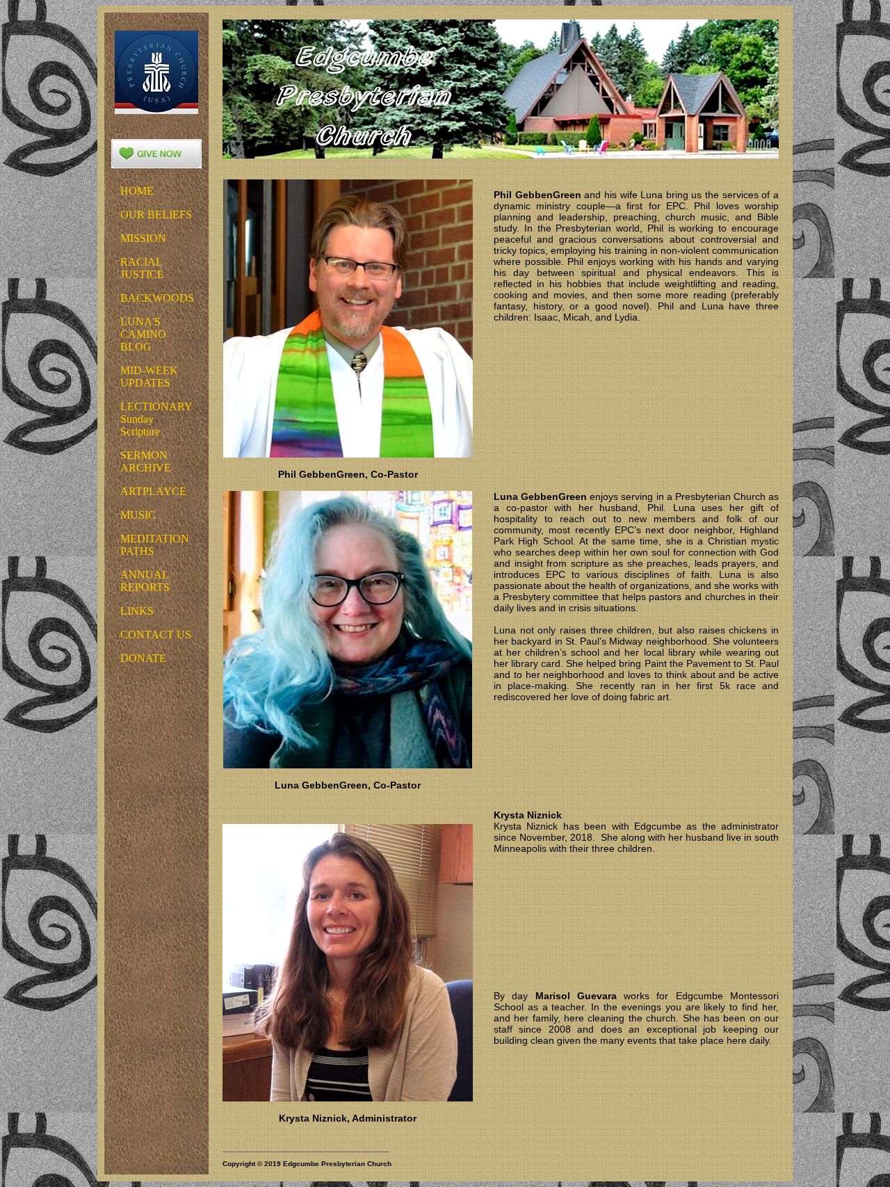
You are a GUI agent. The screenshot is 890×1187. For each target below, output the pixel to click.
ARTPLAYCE (153, 491)
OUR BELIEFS (156, 214)
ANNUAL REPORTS (145, 581)
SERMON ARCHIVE (145, 461)
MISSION (143, 238)
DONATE (143, 658)
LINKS (137, 611)
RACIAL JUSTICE (142, 268)
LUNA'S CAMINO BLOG (143, 334)
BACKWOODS (157, 298)
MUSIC (138, 515)
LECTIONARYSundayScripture (156, 419)
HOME (137, 191)
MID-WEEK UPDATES (149, 376)
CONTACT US (155, 634)
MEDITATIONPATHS (154, 545)
